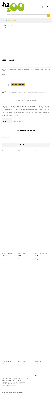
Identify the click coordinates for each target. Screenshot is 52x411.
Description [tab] (20, 100)
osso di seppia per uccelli (17, 92)
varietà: (3, 74)
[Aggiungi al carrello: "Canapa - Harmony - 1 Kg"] (41, 251)
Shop (6, 20)
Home (3, 20)
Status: (3, 66)
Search (48, 15)
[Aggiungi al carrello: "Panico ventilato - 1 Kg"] (8, 359)
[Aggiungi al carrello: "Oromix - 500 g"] (24, 251)
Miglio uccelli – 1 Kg (39, 361)
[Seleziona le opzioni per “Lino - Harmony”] (24, 359)
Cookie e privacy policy (32, 378)
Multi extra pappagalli (7, 253)
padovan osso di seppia (40, 92)
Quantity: (3, 83)
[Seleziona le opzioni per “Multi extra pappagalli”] (8, 251)
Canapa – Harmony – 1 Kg (41, 253)
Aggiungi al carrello (18, 84)
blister (20, 121)
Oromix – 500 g (21, 253)
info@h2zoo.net (8, 387)
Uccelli (7, 91)
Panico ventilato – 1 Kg (7, 361)
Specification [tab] (31, 100)
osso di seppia (7, 92)
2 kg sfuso (15, 121)
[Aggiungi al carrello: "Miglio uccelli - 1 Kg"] (41, 359)
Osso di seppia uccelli (29, 92)
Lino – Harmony (22, 361)
